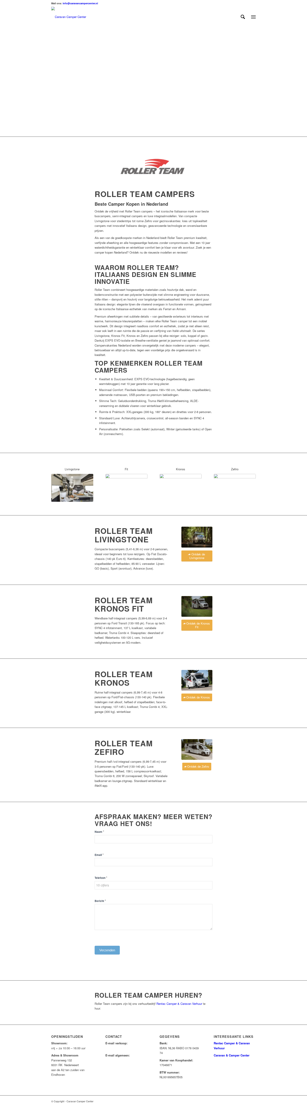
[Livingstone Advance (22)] (72, 488)
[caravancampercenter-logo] (68, 17)
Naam (99, 831)
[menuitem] (243, 17)
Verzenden (107, 950)
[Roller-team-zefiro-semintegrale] (196, 749)
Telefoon (101, 877)
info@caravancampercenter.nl (80, 3)
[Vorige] (4, 82)
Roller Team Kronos (124, 678)
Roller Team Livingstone (124, 534)
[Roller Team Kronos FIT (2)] (196, 606)
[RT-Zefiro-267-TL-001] (235, 488)
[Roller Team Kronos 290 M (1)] (181, 488)
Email (99, 855)
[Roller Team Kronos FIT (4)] (126, 488)
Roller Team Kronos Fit (124, 604)
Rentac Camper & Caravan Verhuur (179, 1003)
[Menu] (253, 17)
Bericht (100, 901)
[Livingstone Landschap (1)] (196, 537)
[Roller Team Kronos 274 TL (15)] (196, 680)
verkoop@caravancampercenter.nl (127, 1048)
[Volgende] (303, 82)
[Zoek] (243, 17)
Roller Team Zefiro (124, 747)
